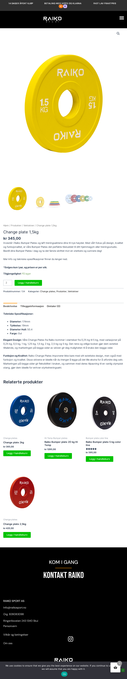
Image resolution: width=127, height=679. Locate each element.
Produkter (16, 225)
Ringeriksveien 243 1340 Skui (20, 621)
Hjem (6, 225)
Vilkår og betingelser (15, 634)
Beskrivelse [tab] (10, 306)
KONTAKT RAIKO (63, 575)
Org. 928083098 (13, 614)
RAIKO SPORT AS (13, 601)
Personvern (10, 626)
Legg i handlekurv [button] (17, 453)
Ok (64, 674)
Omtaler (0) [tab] (53, 306)
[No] (123, 670)
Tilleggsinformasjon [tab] (32, 306)
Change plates (47, 291)
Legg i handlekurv (28, 282)
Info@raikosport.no (14, 607)
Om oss (7, 643)
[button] (121, 18)
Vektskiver (28, 225)
